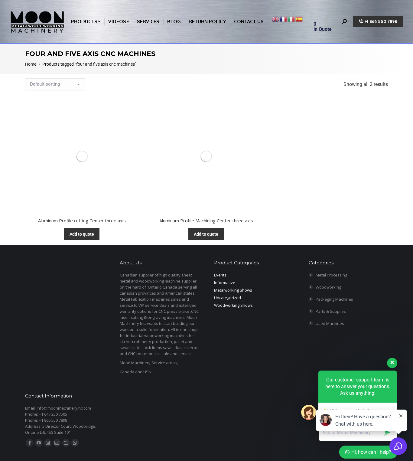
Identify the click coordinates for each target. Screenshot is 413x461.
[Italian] (291, 18)
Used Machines (330, 323)
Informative (224, 282)
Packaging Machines (334, 299)
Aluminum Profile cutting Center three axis (82, 220)
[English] (276, 18)
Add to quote (82, 234)
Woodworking (328, 287)
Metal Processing (331, 275)
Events (220, 275)
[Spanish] (299, 18)
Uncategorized (227, 297)
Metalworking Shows (233, 290)
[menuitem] (85, 21)
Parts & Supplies (331, 311)
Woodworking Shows (233, 305)
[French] (284, 18)
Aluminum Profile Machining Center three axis (206, 220)
